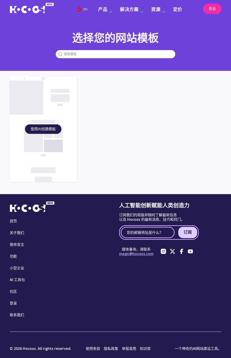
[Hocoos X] (172, 251)
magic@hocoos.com (136, 253)
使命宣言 (17, 244)
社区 (13, 291)
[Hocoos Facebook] (181, 251)
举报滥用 (129, 348)
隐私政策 (111, 348)
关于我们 (17, 232)
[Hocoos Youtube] (190, 251)
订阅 (188, 232)
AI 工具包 (17, 279)
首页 (13, 221)
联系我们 (17, 314)
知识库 (145, 348)
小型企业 (17, 267)
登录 (212, 9)
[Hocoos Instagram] (163, 251)
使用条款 (93, 348)
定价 (177, 9)
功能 (13, 256)
